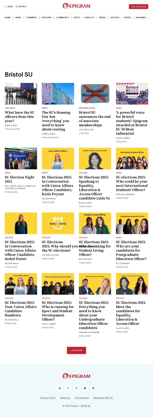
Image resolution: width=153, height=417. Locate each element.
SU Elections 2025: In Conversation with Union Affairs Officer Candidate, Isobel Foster (20, 250)
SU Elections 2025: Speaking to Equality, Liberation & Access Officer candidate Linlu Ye (94, 188)
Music (102, 17)
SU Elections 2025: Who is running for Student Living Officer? (95, 248)
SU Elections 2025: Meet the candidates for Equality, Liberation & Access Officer (131, 313)
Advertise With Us (103, 397)
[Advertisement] (76, 44)
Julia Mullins (86, 130)
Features (47, 17)
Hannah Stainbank (89, 332)
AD (89, 406)
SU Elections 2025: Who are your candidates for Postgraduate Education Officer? (131, 250)
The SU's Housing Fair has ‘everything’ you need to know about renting (56, 121)
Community (62, 17)
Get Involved (138, 6)
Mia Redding (85, 259)
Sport (127, 17)
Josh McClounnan (15, 188)
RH (85, 406)
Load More (76, 350)
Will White (11, 186)
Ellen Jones (85, 203)
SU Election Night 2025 (19, 179)
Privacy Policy (48, 397)
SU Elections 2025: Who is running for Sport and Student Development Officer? (58, 311)
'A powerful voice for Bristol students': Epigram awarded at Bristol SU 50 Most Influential (131, 123)
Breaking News (87, 108)
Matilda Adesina (125, 194)
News (18, 17)
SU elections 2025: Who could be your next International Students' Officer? (132, 183)
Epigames (141, 17)
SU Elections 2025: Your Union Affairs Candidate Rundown (20, 309)
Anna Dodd (11, 125)
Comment (31, 17)
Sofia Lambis (123, 138)
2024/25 (83, 173)
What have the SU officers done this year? (20, 116)
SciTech (115, 17)
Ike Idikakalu (49, 198)
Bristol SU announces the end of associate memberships (95, 118)
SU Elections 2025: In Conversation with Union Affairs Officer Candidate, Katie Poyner (57, 185)
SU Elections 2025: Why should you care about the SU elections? (69, 246)
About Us (65, 397)
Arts (77, 17)
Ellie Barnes (123, 263)
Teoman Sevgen (50, 255)
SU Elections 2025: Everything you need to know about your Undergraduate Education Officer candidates (94, 315)
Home (8, 17)
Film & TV (89, 17)
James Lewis (48, 134)
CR (82, 406)
